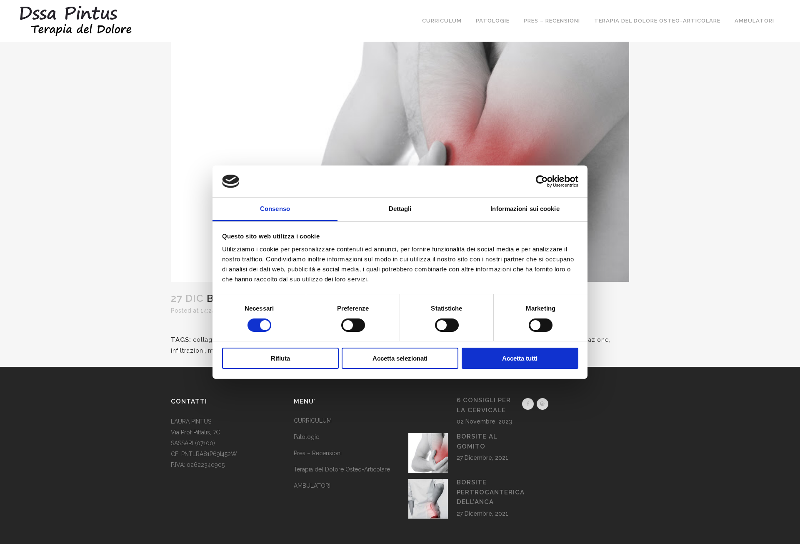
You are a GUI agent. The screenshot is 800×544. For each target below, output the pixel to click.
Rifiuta (280, 358)
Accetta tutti (520, 358)
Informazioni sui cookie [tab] (524, 208)
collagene (208, 339)
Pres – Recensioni (318, 453)
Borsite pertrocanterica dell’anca (491, 492)
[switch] (353, 325)
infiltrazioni (188, 350)
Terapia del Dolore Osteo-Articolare (342, 469)
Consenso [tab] (275, 208)
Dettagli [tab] (400, 208)
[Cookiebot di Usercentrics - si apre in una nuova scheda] (541, 181)
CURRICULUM (313, 420)
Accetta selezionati (400, 358)
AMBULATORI (312, 485)
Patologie (306, 437)
